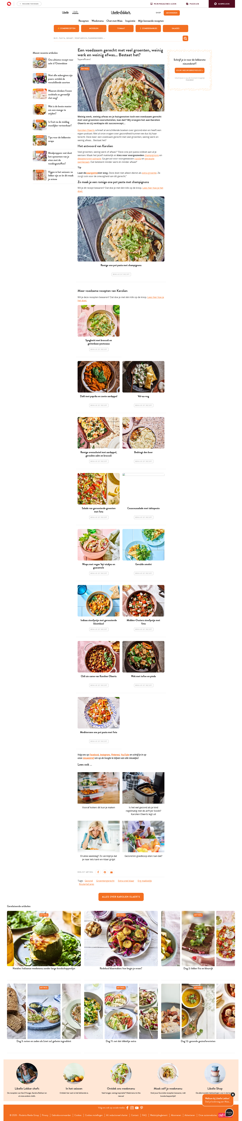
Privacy (45, 1115)
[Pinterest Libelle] (141, 1107)
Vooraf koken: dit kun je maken (98, 807)
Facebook (94, 754)
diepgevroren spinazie (89, 158)
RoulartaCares (86, 884)
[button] (222, 4)
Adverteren (190, 1115)
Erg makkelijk (145, 880)
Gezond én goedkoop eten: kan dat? (143, 856)
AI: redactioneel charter (117, 1115)
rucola (137, 158)
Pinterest (115, 754)
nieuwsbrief (88, 758)
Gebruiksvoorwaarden (61, 1115)
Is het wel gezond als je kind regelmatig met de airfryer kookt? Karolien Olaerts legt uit (143, 811)
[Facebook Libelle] (127, 1107)
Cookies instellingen (94, 1115)
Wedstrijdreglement (158, 1115)
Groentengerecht (105, 880)
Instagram (105, 754)
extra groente (149, 172)
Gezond (89, 880)
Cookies (78, 1115)
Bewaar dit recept (121, 274)
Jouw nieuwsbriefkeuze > (189, 70)
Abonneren (176, 1115)
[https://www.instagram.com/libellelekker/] (132, 1107)
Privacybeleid (190, 80)
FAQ (144, 1115)
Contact (135, 1115)
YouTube (125, 754)
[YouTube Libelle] (137, 1107)
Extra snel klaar (126, 880)
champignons (152, 155)
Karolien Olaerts (86, 130)
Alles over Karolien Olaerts (121, 896)
